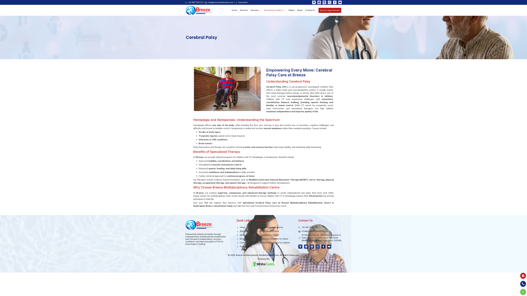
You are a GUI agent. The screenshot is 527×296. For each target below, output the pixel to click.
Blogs (299, 10)
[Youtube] (340, 2)
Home (234, 10)
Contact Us (310, 10)
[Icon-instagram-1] (329, 2)
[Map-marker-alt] (314, 2)
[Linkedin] (324, 2)
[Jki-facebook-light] (335, 2)
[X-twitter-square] (319, 2)
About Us (244, 10)
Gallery (291, 10)
